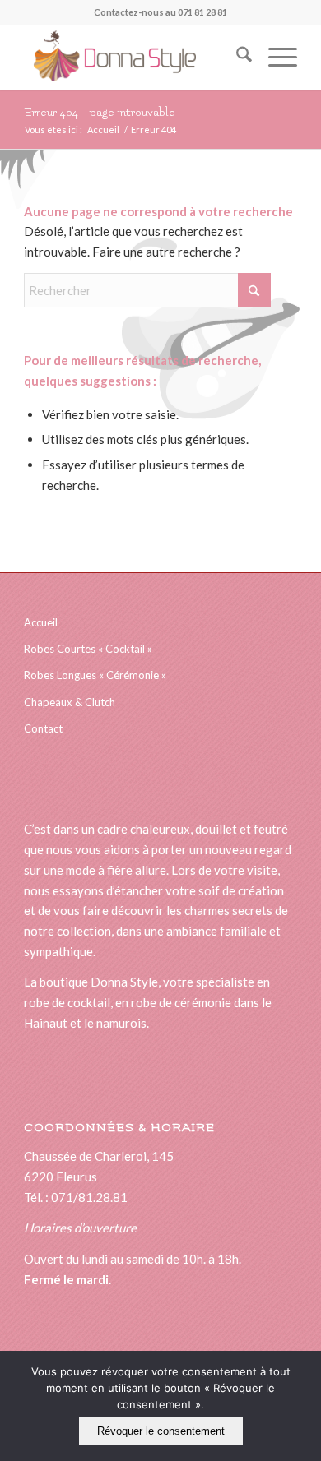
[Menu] (274, 57)
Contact (43, 728)
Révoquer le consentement (161, 1431)
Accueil (41, 622)
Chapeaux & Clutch (69, 702)
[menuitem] (236, 57)
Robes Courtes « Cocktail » (88, 648)
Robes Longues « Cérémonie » (95, 675)
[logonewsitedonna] (133, 57)
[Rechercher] (236, 57)
